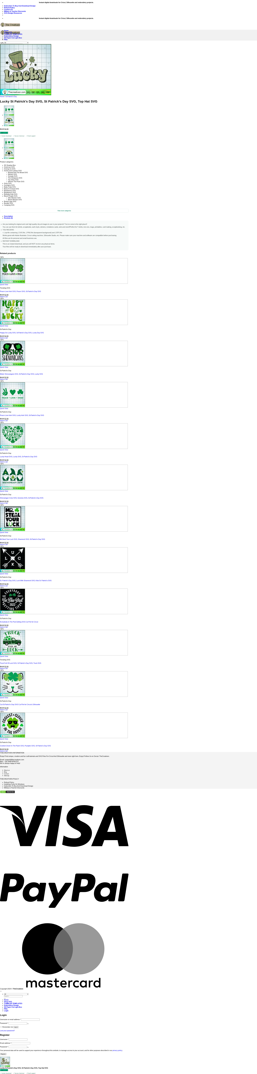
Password (4, 1023)
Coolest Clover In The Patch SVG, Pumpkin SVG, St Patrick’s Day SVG (25, 746)
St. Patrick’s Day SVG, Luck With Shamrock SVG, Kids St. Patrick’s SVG (26, 580)
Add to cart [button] (4, 296)
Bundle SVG (8, 203)
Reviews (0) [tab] (8, 218)
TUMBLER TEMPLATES (13, 34)
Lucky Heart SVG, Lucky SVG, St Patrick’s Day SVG (18, 457)
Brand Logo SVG (10, 201)
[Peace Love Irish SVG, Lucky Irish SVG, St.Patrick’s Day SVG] (9, 115)
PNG (6, 40)
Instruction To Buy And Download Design (20, 6)
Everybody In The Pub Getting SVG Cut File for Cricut (19, 622)
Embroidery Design (11, 36)
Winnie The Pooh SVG (16, 181)
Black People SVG (10, 196)
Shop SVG (8, 32)
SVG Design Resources (13, 13)
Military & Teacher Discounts (15, 11)
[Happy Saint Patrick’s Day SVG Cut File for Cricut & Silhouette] (9, 126)
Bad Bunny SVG (10, 190)
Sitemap (6, 775)
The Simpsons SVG (15, 178)
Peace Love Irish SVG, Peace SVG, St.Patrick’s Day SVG (20, 291)
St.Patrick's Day (11, 96)
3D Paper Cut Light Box (13, 38)
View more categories (64, 210)
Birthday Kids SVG (10, 194)
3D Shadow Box (10, 165)
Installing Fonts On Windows (14, 784)
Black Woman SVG (15, 200)
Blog (5, 772)
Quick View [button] (4, 284)
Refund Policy (9, 8)
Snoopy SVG (12, 176)
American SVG (9, 167)
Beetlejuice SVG (10, 192)
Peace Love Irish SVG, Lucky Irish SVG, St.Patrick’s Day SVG (22, 415)
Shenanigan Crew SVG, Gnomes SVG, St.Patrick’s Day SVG (21, 498)
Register (3, 1054)
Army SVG (8, 183)
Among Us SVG (9, 169)
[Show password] (28, 1023)
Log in (16, 1027)
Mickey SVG (12, 174)
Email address (5, 1043)
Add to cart (4, 132)
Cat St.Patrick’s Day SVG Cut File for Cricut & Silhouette (20, 704)
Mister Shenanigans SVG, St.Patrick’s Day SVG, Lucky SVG (21, 374)
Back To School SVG (11, 189)
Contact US (8, 9)
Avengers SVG (9, 185)
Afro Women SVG (14, 198)
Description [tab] (8, 216)
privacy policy (117, 1050)
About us (7, 770)
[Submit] (5, 998)
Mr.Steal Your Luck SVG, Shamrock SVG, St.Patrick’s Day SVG (22, 539)
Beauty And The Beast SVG (18, 172)
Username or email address (10, 1019)
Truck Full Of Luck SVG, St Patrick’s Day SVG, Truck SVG (20, 663)
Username (4, 1039)
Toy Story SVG (13, 180)
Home (6, 30)
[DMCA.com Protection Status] (7, 793)
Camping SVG (9, 205)
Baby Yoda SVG (10, 187)
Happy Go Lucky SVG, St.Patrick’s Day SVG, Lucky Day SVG (22, 333)
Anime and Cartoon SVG (13, 171)
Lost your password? (7, 1030)
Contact (6, 774)
